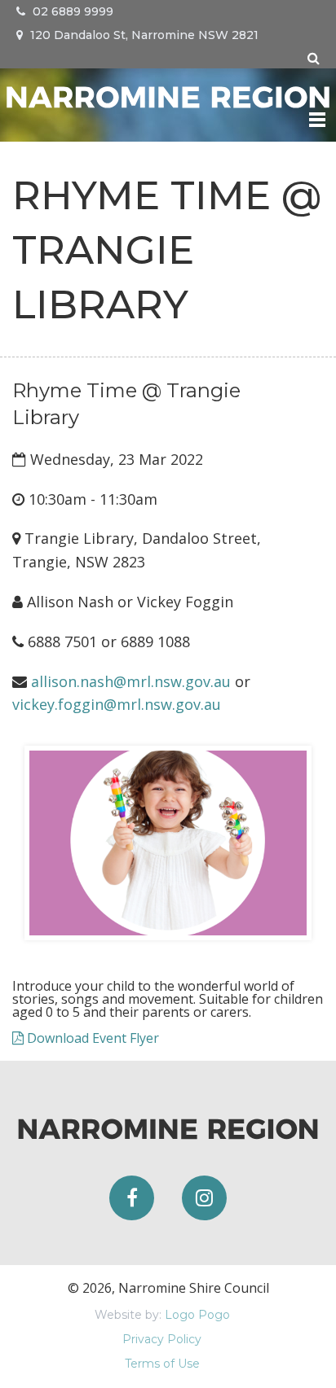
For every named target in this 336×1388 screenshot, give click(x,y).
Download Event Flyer (91, 1038)
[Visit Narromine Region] (168, 94)
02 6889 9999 (71, 11)
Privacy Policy (161, 1339)
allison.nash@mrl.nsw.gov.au (131, 681)
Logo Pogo (197, 1314)
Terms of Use (162, 1363)
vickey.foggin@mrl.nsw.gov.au (116, 704)
